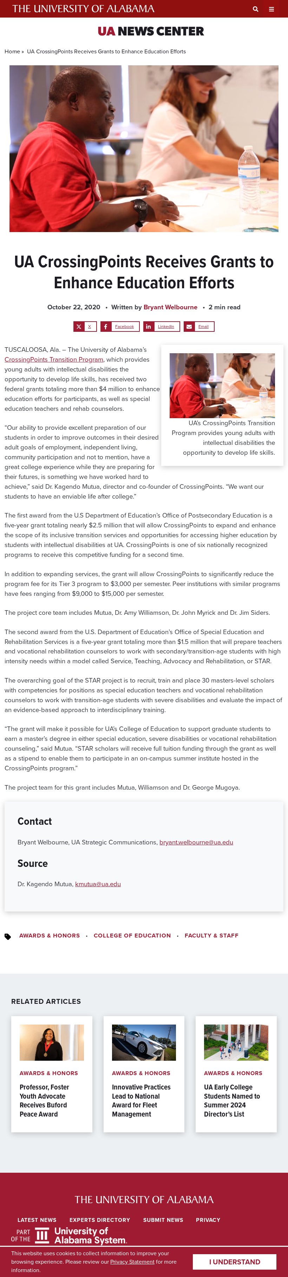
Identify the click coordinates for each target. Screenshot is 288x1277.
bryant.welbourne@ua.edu (196, 842)
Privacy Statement (132, 1262)
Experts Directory (100, 1220)
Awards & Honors (49, 935)
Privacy (208, 1220)
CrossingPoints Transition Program (54, 359)
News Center (151, 32)
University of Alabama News (144, 1199)
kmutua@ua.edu (98, 884)
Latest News (37, 1220)
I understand (234, 1262)
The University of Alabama (83, 9)
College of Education (132, 935)
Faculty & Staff (212, 935)
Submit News (163, 1220)
